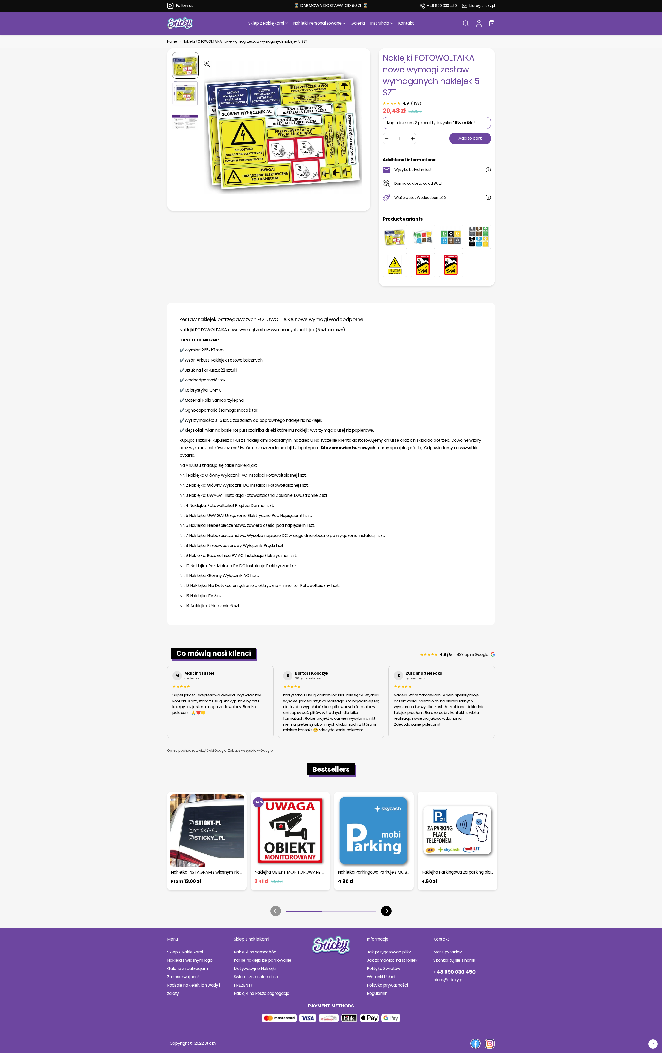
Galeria (358, 23)
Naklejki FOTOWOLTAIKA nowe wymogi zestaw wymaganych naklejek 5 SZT (245, 41)
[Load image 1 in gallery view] (185, 65)
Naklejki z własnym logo (190, 960)
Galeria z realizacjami (187, 969)
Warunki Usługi (381, 977)
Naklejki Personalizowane (317, 23)
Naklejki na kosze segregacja (261, 993)
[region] (331, 703)
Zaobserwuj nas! (183, 977)
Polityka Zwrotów (384, 969)
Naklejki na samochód (255, 952)
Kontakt (406, 23)
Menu (172, 939)
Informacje (377, 939)
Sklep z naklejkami (251, 939)
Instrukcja (379, 23)
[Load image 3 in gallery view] (185, 122)
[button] (465, 23)
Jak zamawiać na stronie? (392, 960)
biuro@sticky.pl (482, 5)
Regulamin (377, 993)
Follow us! (185, 6)
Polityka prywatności (387, 985)
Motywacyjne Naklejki (255, 969)
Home (172, 41)
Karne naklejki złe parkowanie (262, 960)
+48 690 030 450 (442, 5)
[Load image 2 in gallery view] (185, 94)
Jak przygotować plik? (389, 952)
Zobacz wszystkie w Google (250, 750)
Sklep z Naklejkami (266, 23)
